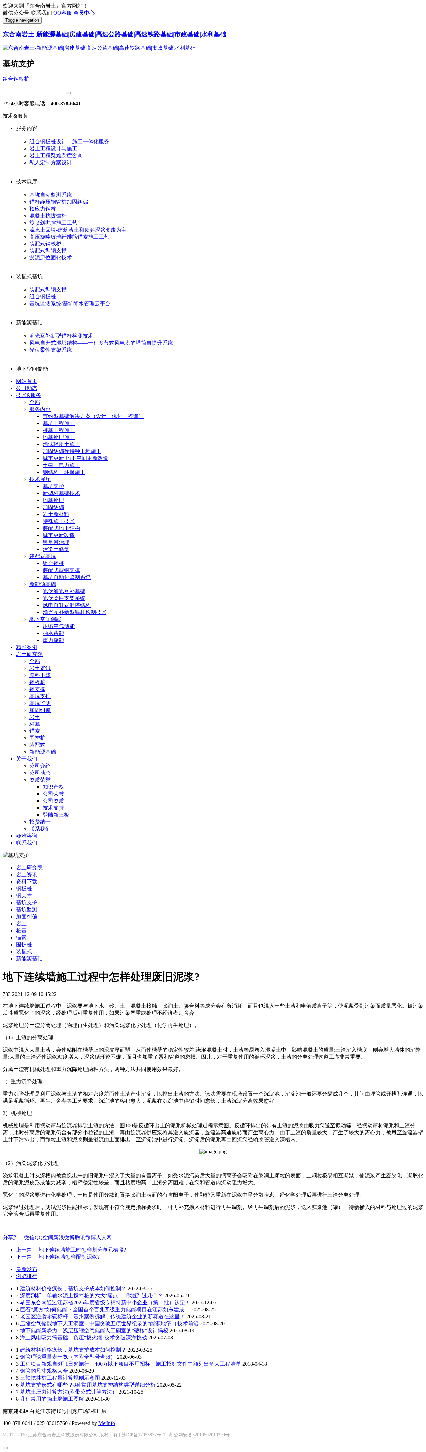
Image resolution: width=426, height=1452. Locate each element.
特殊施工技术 (59, 521)
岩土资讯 (40, 668)
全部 (34, 402)
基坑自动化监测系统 (67, 577)
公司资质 (53, 801)
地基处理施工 (59, 437)
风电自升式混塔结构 (67, 605)
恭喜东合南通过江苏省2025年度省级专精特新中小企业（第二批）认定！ (105, 1302)
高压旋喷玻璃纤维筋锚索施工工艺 (69, 237)
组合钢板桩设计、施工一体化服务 (69, 141)
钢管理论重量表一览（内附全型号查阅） (68, 1357)
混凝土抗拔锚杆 (48, 216)
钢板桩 (37, 682)
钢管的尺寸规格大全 (44, 1371)
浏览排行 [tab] (26, 1276)
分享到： (13, 1237)
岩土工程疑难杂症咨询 (56, 155)
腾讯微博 (85, 1237)
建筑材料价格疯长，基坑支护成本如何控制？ (73, 1288)
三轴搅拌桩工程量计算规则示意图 (60, 1378)
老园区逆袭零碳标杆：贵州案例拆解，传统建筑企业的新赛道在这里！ (102, 1316)
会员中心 (84, 13)
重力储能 (53, 640)
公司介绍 (40, 766)
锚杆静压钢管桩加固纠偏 (58, 202)
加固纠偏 (53, 507)
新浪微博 (64, 1237)
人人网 (104, 1237)
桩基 (34, 724)
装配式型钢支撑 (48, 250)
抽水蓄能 (53, 633)
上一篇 (71, 1250)
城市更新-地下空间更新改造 (75, 458)
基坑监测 (40, 703)
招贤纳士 (40, 822)
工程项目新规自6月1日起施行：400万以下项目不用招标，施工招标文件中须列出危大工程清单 (130, 1364)
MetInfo (106, 1423)
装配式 (37, 745)
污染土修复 (56, 549)
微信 (29, 1237)
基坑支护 (53, 486)
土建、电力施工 (61, 465)
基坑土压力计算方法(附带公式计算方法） (68, 1392)
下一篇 (58, 1257)
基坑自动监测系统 (50, 195)
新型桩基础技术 (61, 493)
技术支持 (53, 808)
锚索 (34, 731)
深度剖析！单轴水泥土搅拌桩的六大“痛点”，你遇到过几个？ (91, 1295)
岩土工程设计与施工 (53, 148)
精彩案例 (26, 647)
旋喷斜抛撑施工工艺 (53, 223)
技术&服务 (28, 395)
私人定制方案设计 (50, 162)
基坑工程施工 (59, 423)
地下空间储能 (45, 619)
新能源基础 (42, 584)
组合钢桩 (53, 563)
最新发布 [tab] (26, 1269)
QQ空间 (44, 1237)
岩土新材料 (56, 514)
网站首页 (26, 381)
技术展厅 (40, 479)
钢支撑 (37, 689)
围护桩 (37, 738)
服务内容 (40, 409)
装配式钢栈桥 (45, 243)
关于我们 (26, 759)
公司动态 (26, 388)
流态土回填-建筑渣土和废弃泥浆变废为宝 (78, 230)
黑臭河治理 (56, 542)
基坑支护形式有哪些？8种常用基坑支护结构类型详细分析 (88, 1385)
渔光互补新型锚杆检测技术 (61, 336)
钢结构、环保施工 (64, 472)
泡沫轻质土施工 (61, 444)
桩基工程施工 (59, 430)
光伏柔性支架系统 (50, 350)
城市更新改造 (59, 535)
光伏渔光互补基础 (64, 591)
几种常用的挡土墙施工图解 (52, 1399)
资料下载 (40, 675)
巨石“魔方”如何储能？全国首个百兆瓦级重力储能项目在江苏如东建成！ (105, 1309)
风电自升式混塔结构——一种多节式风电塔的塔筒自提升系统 (101, 343)
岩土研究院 (29, 654)
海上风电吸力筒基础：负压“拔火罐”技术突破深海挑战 (83, 1337)
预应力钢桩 (42, 209)
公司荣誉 (53, 794)
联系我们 (40, 829)
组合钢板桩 (16, 79)
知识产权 (53, 787)
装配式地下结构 (61, 528)
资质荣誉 (40, 780)
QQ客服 (62, 13)
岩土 (34, 717)
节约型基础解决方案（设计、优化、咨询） (93, 416)
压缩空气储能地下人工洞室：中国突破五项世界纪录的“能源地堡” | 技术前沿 (109, 1323)
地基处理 (53, 500)
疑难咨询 (26, 836)
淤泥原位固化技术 (50, 257)
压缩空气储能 (59, 626)
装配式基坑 (42, 556)
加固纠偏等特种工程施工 (72, 451)
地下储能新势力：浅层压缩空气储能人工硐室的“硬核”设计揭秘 (94, 1330)
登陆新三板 (56, 815)
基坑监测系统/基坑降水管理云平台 (69, 303)
